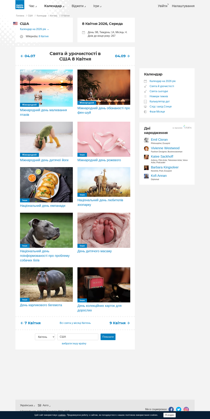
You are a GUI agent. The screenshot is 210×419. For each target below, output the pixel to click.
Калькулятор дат (160, 101)
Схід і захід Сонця (161, 106)
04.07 (30, 56)
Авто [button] (46, 405)
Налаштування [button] (183, 6)
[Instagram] (186, 409)
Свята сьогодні (159, 91)
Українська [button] (26, 405)
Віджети (78, 6)
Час (31, 6)
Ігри (96, 6)
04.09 (120, 56)
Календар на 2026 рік (33, 29)
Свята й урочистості (162, 86)
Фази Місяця (157, 111)
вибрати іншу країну (74, 343)
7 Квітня (33, 323)
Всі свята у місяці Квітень (75, 323)
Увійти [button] (162, 6)
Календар (53, 6)
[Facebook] (171, 409)
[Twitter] (178, 409)
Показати (108, 336)
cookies (62, 415)
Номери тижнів (159, 96)
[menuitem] (32, 6)
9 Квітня (118, 323)
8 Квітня (44, 36)
